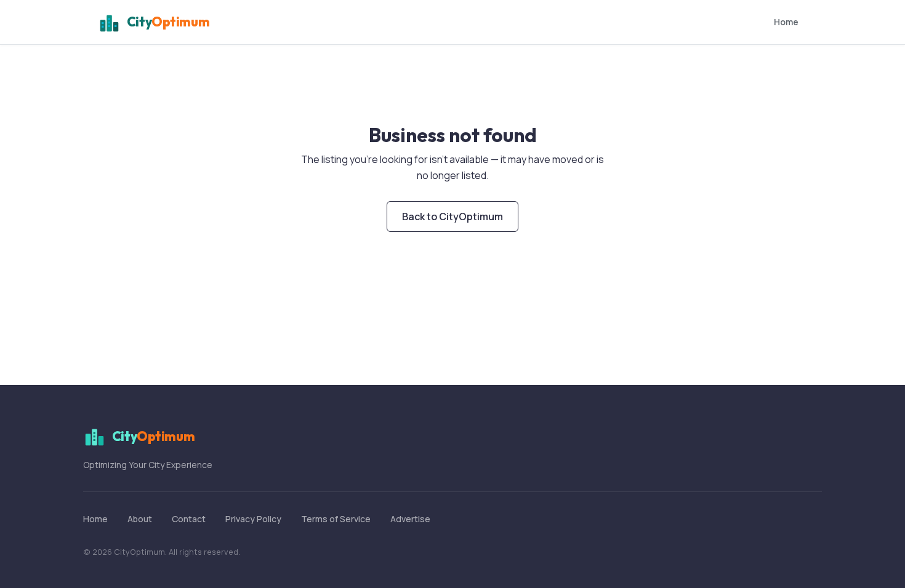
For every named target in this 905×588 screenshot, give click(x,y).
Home (786, 22)
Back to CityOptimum (452, 216)
